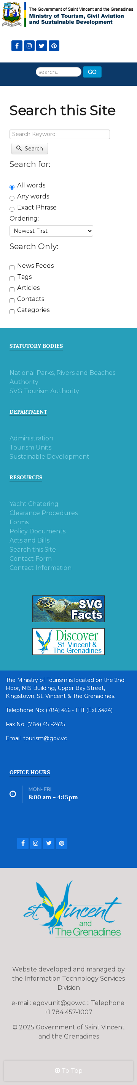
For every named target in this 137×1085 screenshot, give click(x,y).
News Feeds (35, 265)
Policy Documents (37, 531)
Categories (33, 310)
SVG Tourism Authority (44, 391)
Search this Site (33, 549)
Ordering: (24, 218)
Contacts (30, 298)
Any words (33, 196)
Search (33, 148)
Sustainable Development (49, 456)
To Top (71, 1070)
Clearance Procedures (44, 513)
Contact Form (31, 558)
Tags (24, 276)
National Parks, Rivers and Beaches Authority (62, 377)
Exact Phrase (37, 207)
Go (92, 72)
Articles (28, 287)
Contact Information (41, 567)
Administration (31, 438)
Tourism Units (30, 447)
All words (31, 185)
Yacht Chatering (34, 503)
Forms (19, 522)
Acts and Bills (29, 540)
